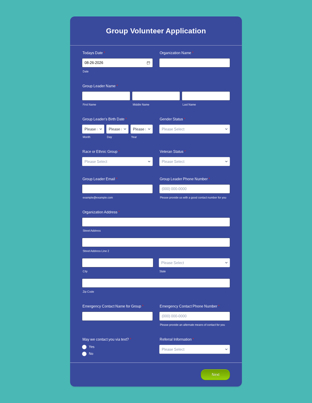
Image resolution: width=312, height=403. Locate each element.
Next (215, 374)
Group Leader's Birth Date (104, 119)
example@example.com (98, 197)
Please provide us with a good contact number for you (193, 197)
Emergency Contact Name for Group (112, 306)
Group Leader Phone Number (185, 179)
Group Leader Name (100, 86)
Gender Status (172, 119)
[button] (148, 62)
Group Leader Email (99, 179)
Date (86, 71)
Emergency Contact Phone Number (189, 306)
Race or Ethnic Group (101, 152)
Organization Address (101, 212)
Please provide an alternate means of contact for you (192, 324)
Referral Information (177, 339)
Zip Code (88, 291)
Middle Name (141, 104)
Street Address (92, 230)
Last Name (189, 104)
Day (109, 137)
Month (86, 137)
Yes (92, 347)
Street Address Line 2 (96, 251)
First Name (89, 104)
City (85, 271)
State (162, 271)
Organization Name (176, 53)
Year (134, 137)
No (91, 353)
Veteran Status (173, 152)
